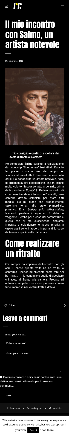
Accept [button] (33, 430)
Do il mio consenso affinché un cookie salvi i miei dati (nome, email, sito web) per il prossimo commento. (31, 381)
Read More (47, 429)
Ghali (49, 167)
